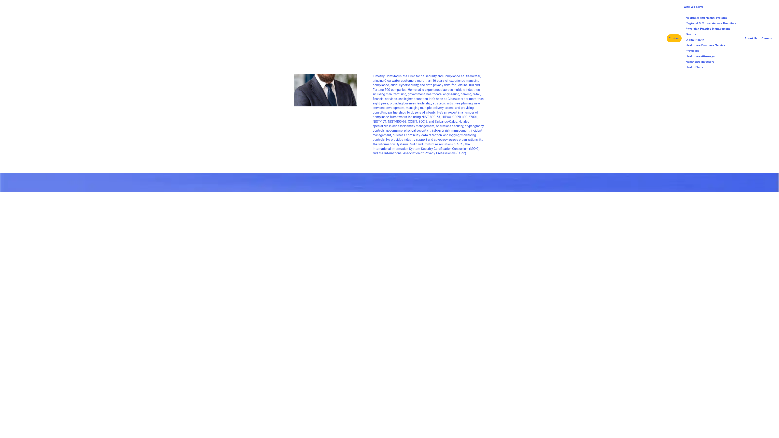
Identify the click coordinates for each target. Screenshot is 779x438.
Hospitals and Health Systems (706, 17)
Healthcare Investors (700, 61)
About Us (751, 38)
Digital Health (695, 39)
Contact (674, 38)
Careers (767, 38)
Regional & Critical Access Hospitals (711, 23)
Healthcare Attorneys (700, 56)
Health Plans (694, 67)
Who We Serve (694, 6)
